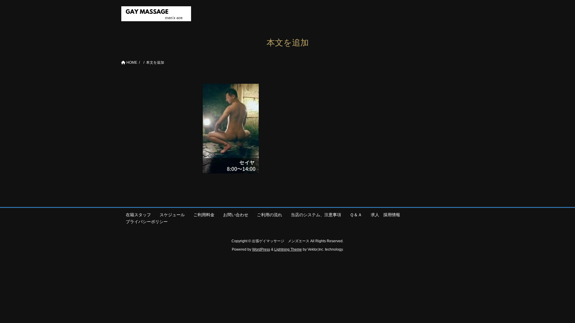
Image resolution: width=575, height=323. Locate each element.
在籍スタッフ (138, 214)
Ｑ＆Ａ (356, 214)
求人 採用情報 (387, 214)
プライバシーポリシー (147, 221)
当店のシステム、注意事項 (316, 214)
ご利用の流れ (269, 214)
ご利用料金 (203, 214)
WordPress (261, 249)
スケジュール (172, 214)
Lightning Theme (288, 249)
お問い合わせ (235, 214)
